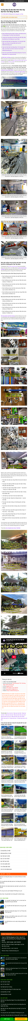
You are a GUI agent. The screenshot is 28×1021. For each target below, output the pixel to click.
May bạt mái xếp (9, 715)
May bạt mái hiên (17, 713)
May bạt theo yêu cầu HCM (18, 716)
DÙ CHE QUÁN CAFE (5, 864)
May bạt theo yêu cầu (6, 716)
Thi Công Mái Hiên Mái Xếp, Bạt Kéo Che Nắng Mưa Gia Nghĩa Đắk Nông (13, 882)
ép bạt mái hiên (11, 61)
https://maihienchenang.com (12, 950)
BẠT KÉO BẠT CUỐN (5, 856)
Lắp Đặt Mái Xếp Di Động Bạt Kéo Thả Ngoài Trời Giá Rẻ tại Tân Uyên (20, 811)
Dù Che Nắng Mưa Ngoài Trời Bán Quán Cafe (11, 989)
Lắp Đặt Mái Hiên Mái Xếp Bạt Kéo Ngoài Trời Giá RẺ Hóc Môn (19, 797)
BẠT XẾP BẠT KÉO (5, 861)
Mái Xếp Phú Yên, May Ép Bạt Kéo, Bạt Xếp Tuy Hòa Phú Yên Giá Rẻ (13, 887)
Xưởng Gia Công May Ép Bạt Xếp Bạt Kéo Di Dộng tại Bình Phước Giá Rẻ (7, 782)
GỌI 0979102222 (21, 1019)
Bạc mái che (10, 713)
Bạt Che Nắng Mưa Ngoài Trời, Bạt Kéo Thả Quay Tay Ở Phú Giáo (7, 797)
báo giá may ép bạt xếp (13, 266)
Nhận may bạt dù (5, 718)
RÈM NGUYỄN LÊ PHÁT (6, 853)
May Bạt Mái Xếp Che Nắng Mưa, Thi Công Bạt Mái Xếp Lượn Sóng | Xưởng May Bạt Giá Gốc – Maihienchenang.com (13, 43)
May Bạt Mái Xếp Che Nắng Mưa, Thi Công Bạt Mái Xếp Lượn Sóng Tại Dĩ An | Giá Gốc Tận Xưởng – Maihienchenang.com (13, 48)
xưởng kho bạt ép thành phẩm (7, 70)
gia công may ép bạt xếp (18, 60)
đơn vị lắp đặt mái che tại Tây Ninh (13, 528)
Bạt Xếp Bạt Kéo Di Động (6, 987)
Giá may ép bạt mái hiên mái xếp (8, 315)
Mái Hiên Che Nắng (6, 57)
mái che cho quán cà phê (19, 71)
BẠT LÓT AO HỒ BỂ (5, 858)
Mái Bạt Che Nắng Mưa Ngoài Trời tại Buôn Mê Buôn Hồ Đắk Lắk (13, 877)
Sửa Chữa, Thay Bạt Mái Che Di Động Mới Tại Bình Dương (12, 894)
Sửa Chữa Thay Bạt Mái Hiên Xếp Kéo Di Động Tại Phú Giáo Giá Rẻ (20, 782)
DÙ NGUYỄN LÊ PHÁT (5, 850)
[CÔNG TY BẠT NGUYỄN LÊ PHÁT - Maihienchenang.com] (14, 4)
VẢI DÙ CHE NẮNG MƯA (6, 869)
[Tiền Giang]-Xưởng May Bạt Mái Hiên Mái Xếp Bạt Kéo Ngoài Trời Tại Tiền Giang (7, 811)
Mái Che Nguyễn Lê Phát (17, 14)
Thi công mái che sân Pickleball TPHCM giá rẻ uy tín (11, 890)
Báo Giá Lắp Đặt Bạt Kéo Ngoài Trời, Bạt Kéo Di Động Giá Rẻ (20, 826)
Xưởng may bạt (12, 718)
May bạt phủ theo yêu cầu (19, 715)
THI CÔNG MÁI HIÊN (5, 866)
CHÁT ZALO (7, 1019)
